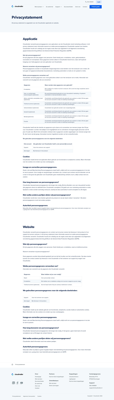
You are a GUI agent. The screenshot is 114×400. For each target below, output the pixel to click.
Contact (85, 7)
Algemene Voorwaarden (29, 396)
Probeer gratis (96, 6)
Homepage (38, 376)
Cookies (39, 396)
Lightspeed (72, 379)
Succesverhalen (68, 7)
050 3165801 (90, 2)
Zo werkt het (49, 7)
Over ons (77, 7)
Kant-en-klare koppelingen (56, 376)
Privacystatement (16, 396)
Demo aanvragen (54, 385)
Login (98, 2)
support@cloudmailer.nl (95, 388)
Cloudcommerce (73, 376)
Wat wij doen (38, 379)
